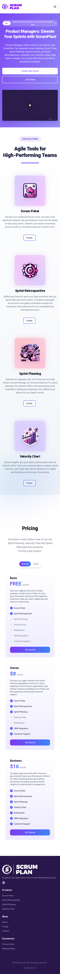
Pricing (5, 926)
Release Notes (8, 949)
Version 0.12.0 (30, 968)
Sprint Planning (9, 904)
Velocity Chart (8, 909)
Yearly (36, 564)
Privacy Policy (8, 944)
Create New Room (30, 71)
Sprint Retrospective (11, 900)
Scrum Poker (8, 896)
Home (5, 922)
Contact (5, 931)
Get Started (30, 650)
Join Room (30, 79)
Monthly (25, 564)
